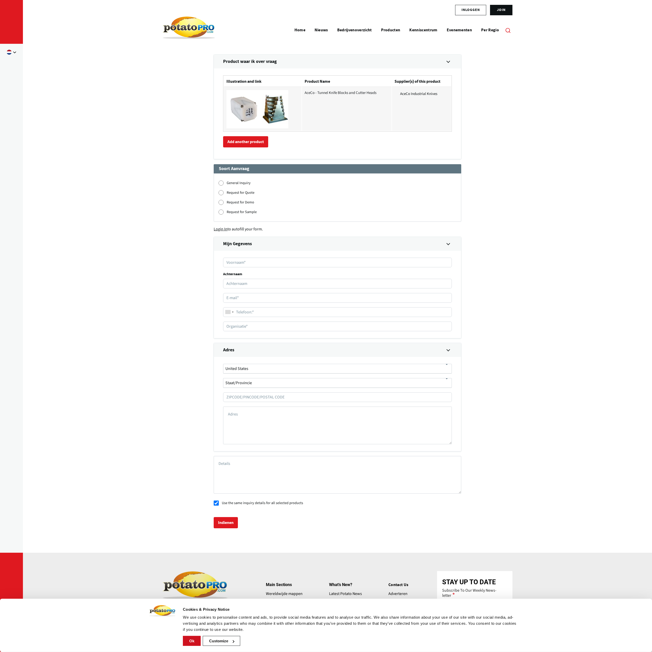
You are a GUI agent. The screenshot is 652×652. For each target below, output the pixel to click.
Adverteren (398, 593)
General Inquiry (239, 183)
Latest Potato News (345, 593)
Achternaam (232, 274)
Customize (218, 641)
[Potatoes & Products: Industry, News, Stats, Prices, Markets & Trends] (188, 30)
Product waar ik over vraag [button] (250, 61)
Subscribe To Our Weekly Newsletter (469, 593)
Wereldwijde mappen (284, 593)
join (501, 10)
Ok (191, 641)
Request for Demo (240, 202)
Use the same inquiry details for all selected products (262, 503)
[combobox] (229, 312)
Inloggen (470, 10)
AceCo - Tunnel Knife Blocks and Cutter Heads (340, 92)
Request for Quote (240, 192)
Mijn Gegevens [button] (237, 244)
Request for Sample (242, 212)
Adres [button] (228, 350)
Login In (220, 229)
